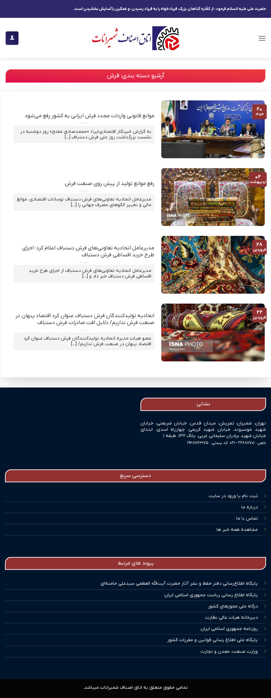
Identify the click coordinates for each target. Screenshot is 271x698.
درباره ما (249, 507)
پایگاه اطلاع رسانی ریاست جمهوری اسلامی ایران (211, 595)
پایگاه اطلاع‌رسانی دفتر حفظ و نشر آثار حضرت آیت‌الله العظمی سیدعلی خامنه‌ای (179, 583)
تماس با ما (247, 518)
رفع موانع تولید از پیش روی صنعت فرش (109, 183)
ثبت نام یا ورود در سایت (233, 496)
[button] (262, 38)
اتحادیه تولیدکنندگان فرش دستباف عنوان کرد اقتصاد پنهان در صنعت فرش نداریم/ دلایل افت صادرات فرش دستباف (85, 319)
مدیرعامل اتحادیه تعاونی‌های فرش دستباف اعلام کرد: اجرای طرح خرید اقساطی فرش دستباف (88, 252)
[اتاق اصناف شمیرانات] (135, 38)
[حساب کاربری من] (12, 38)
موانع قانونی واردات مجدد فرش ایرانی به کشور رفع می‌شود (89, 116)
